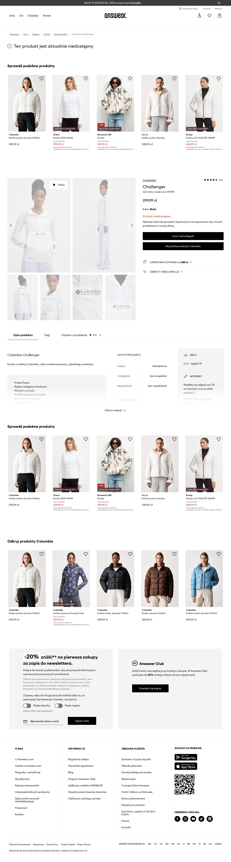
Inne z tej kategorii (183, 236)
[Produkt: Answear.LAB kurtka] (115, 103)
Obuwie (37, 23)
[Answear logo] (115, 15)
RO (194, 855)
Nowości (14, 23)
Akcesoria (50, 23)
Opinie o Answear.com (28, 765)
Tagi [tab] (47, 335)
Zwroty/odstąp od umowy (136, 772)
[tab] (81, 334)
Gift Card (113, 23)
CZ (161, 855)
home (47, 15)
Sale (92, 23)
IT (184, 855)
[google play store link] (186, 757)
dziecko (33, 15)
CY (155, 855)
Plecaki (101, 23)
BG (149, 855)
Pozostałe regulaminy (80, 765)
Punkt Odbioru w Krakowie (136, 792)
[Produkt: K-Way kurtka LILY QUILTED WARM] (204, 103)
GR (167, 855)
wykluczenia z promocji (57, 688)
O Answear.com (24, 759)
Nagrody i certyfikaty (27, 772)
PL (189, 855)
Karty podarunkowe (133, 798)
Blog (70, 772)
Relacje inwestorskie (27, 785)
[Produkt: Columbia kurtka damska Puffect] (160, 578)
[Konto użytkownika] (199, 15)
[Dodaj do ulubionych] (41, 78)
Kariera (19, 814)
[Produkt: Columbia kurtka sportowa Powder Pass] (71, 578)
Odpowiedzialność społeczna (32, 792)
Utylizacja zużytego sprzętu (84, 798)
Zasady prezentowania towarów (87, 792)
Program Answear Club (81, 779)
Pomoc (125, 820)
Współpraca (22, 779)
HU (178, 855)
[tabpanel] (115, 377)
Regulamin (38, 856)
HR (172, 855)
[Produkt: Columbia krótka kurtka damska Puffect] (27, 103)
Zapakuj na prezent (133, 805)
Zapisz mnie (82, 720)
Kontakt (126, 827)
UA (210, 855)
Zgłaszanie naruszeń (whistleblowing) (27, 800)
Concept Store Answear (135, 785)
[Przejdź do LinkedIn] (210, 819)
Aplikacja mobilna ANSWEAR (85, 785)
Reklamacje (128, 779)
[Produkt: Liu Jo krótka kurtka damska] (160, 103)
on (21, 15)
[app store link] (186, 765)
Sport (62, 23)
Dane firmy (52, 856)
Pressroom (21, 807)
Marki (83, 23)
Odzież (26, 23)
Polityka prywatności (20, 856)
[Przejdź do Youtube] (193, 819)
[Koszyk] (219, 15)
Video (61, 184)
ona (12, 15)
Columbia (149, 180)
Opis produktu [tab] (23, 335)
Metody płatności (131, 765)
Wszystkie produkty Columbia (183, 246)
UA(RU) (218, 855)
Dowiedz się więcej (150, 688)
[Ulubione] (209, 15)
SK (204, 855)
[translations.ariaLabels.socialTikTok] (201, 819)
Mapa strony (84, 856)
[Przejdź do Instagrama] (185, 819)
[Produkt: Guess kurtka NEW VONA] (71, 103)
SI (200, 855)
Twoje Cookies (68, 856)
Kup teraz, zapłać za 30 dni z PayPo (138, 813)
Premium (73, 23)
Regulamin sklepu (78, 759)
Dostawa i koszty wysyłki (136, 759)
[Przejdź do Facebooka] (177, 819)
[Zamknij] (219, 3)
